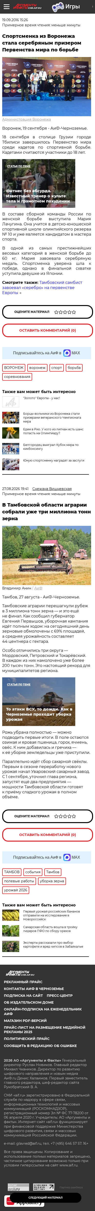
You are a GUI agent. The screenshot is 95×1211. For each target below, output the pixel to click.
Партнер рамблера (71, 1187)
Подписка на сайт (23, 995)
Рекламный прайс (23, 982)
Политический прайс (26, 1039)
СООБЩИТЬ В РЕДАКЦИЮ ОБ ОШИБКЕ (40, 1046)
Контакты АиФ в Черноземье (34, 989)
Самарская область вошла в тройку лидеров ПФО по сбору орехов (50, 929)
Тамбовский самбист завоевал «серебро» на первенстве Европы (42, 287)
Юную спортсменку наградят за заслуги (53, 460)
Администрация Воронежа (26, 119)
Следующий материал (45, 1197)
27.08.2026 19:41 (15, 489)
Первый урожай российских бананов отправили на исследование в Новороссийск (51, 915)
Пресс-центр (60, 995)
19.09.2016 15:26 (15, 20)
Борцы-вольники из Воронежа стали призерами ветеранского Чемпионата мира (52, 417)
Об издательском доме (29, 1002)
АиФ (38, 588)
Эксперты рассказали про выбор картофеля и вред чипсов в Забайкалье (53, 944)
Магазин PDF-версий (25, 1021)
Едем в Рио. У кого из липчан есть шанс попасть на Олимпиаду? (53, 431)
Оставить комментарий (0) (47, 330)
